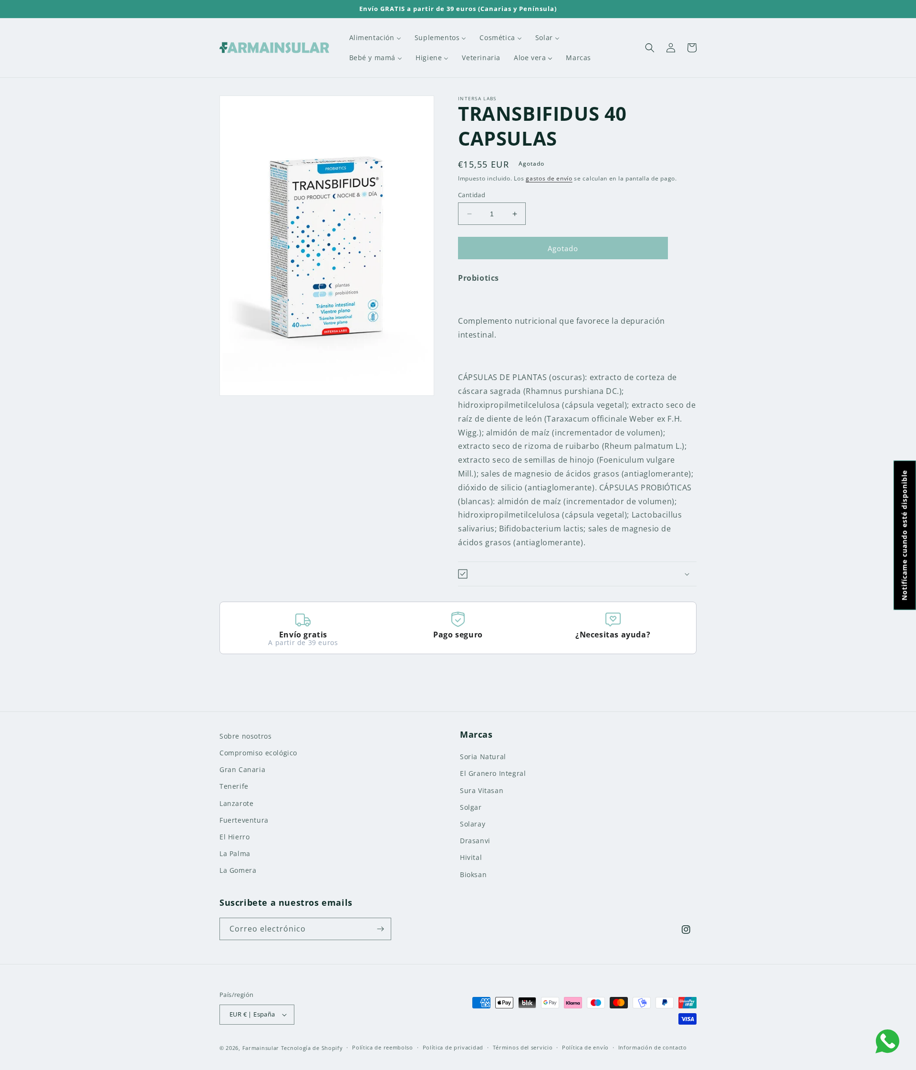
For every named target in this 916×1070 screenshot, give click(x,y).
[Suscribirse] (380, 929)
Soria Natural (483, 756)
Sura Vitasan (481, 790)
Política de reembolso (382, 1047)
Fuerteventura (244, 820)
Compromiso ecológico (258, 752)
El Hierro (234, 836)
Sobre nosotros (245, 736)
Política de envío (585, 1047)
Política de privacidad (453, 1047)
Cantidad (471, 195)
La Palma (234, 853)
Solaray (472, 823)
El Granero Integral (493, 773)
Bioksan (473, 874)
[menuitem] (375, 38)
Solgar (471, 807)
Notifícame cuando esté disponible (904, 535)
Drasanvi (475, 840)
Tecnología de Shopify (312, 1047)
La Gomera (237, 870)
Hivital (471, 857)
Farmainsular (260, 1047)
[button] (649, 47)
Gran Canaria (242, 769)
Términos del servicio (523, 1047)
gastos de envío (549, 178)
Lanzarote (236, 803)
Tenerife (234, 786)
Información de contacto (652, 1047)
